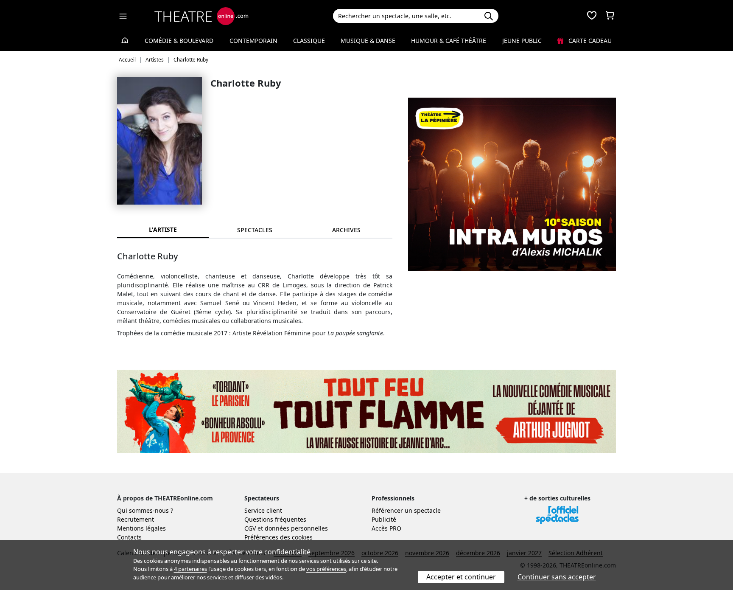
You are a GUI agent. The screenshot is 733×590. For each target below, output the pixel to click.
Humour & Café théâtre (448, 41)
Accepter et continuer (461, 577)
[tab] (254, 230)
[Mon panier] (610, 16)
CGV (250, 528)
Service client (263, 510)
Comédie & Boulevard (179, 41)
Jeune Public (522, 41)
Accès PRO (386, 528)
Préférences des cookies (278, 537)
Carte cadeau (589, 41)
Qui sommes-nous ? (145, 510)
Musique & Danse (368, 41)
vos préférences (326, 569)
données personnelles (296, 528)
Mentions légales (141, 528)
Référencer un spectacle (406, 510)
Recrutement (135, 519)
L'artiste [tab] (163, 229)
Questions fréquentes (275, 519)
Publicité (384, 519)
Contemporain (253, 41)
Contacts (129, 537)
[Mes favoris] (591, 16)
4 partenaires (190, 569)
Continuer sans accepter (557, 577)
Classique (309, 41)
